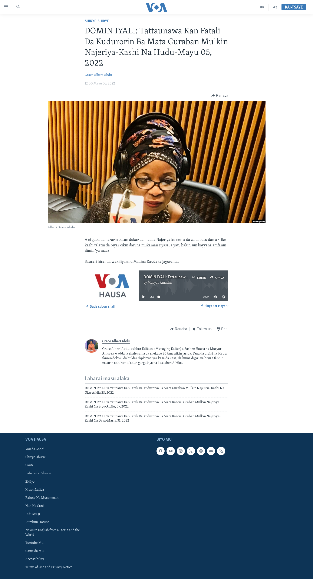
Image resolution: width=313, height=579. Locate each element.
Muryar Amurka (160, 282)
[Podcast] (201, 451)
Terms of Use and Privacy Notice (48, 567)
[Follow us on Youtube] (171, 451)
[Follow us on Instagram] (181, 451)
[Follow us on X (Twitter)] (191, 451)
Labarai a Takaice (38, 473)
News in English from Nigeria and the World (52, 532)
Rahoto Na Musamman (42, 497)
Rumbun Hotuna (37, 522)
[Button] (219, 95)
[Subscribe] (211, 451)
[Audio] (275, 7)
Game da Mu (34, 551)
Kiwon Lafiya (34, 489)
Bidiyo (29, 481)
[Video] (262, 7)
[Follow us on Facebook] (160, 451)
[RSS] (221, 451)
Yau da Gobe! (34, 449)
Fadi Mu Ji (32, 514)
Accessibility (34, 559)
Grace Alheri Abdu (98, 75)
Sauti (29, 465)
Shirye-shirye (97, 21)
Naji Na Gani (34, 506)
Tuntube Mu (34, 543)
